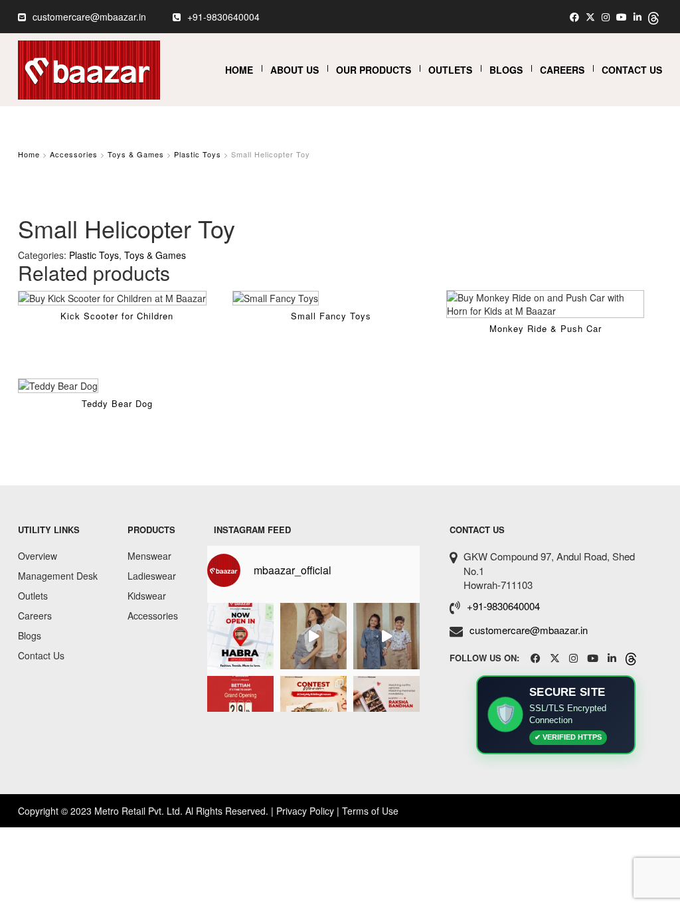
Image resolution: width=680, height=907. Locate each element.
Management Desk (58, 575)
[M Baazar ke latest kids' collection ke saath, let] (386, 636)
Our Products (373, 69)
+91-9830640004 (223, 16)
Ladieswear (152, 575)
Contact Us (632, 69)
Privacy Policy (305, 810)
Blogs (506, 69)
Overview (37, 555)
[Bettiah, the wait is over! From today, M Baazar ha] (240, 709)
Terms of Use (370, 810)
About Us (294, 69)
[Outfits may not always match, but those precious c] (386, 709)
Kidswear (147, 595)
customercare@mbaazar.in (89, 16)
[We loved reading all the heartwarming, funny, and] (313, 709)
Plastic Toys (197, 154)
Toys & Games (136, 154)
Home (239, 69)
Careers (562, 69)
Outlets (450, 69)
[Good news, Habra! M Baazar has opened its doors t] (240, 636)
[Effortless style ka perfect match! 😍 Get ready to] (313, 636)
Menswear (149, 555)
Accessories (74, 154)
